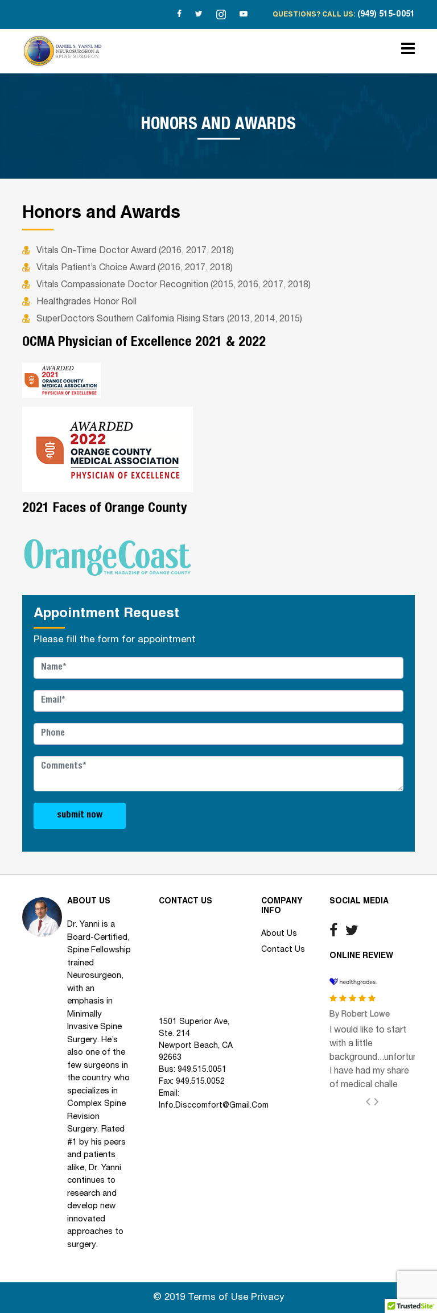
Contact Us (283, 949)
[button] (372, 1101)
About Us (279, 934)
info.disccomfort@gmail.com (214, 1105)
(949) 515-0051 (386, 15)
